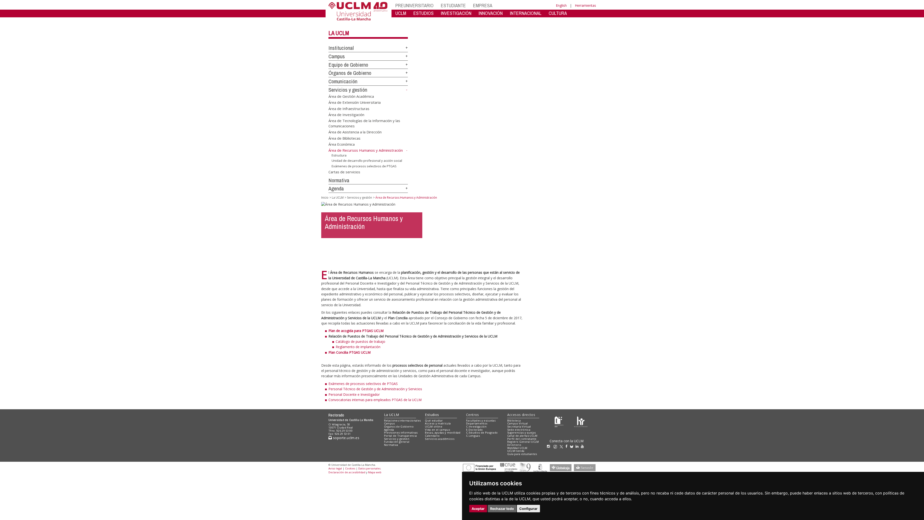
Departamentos (476, 423)
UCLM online (433, 426)
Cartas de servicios (344, 171)
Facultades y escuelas (480, 420)
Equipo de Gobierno (348, 64)
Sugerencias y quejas (521, 432)
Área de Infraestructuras (348, 108)
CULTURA (558, 13)
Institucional (341, 48)
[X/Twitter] (562, 446)
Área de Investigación (346, 114)
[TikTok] (556, 446)
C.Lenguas (473, 435)
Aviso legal (335, 468)
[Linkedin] (577, 446)
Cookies (350, 468)
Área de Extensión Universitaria (354, 102)
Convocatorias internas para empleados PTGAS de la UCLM (375, 399)
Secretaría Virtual (519, 426)
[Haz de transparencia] (559, 421)
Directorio (514, 445)
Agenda (336, 188)
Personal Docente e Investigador (354, 394)
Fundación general (397, 441)
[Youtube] (583, 446)
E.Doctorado (474, 429)
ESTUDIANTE (453, 5)
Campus (336, 56)
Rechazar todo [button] (502, 509)
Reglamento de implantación (358, 346)
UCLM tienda (516, 451)
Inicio (324, 197)
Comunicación (342, 81)
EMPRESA (482, 5)
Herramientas (585, 5)
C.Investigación (476, 426)
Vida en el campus (437, 429)
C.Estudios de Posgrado (482, 432)
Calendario (432, 435)
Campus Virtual (517, 423)
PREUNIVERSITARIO (414, 5)
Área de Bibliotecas (344, 138)
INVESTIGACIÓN (456, 13)
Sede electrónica (518, 429)
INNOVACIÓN (491, 13)
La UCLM (338, 33)
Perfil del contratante (522, 439)
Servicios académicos (439, 439)
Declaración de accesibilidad (346, 472)
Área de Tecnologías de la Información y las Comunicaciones (364, 123)
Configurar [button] (528, 509)
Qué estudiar (434, 420)
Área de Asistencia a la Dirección (355, 132)
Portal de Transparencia (400, 435)
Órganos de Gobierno (349, 73)
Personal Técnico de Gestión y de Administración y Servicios (375, 389)
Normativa (338, 180)
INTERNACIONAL (525, 13)
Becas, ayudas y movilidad (442, 432)
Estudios (432, 414)
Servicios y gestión (347, 89)
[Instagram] (549, 446)
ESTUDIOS (423, 13)
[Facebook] (567, 446)
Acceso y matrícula (438, 423)
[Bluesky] (573, 446)
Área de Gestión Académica (351, 96)
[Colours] (580, 421)
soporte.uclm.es (345, 438)
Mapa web (374, 472)
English (561, 5)
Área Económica (341, 144)
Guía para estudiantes (522, 454)
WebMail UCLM (517, 448)
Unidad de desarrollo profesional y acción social (367, 160)
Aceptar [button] (478, 509)
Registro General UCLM (523, 441)
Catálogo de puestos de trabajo (360, 341)
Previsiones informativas (401, 432)
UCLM (400, 13)
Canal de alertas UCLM (522, 435)
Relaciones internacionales (402, 420)
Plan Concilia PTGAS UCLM (349, 352)
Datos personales (369, 468)
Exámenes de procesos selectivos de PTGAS (364, 166)
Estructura (339, 155)
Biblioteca (514, 420)
